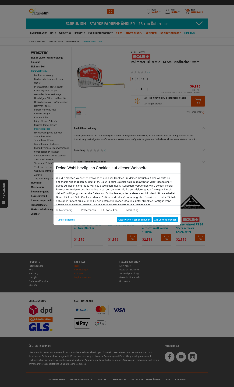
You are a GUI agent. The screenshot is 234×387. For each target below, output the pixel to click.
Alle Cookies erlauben (165, 219)
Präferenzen (88, 210)
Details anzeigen (66, 219)
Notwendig (65, 210)
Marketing (132, 210)
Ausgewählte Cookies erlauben (134, 219)
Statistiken (111, 210)
